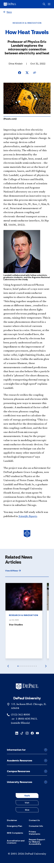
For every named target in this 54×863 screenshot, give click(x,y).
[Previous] (8, 666)
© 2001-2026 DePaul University (27, 854)
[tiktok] (21, 732)
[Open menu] (49, 4)
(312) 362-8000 (20, 715)
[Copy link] (34, 72)
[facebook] (32, 732)
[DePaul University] (14, 4)
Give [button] (27, 810)
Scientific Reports (27, 516)
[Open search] (44, 4)
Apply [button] (27, 795)
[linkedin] (16, 732)
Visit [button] (27, 802)
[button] (13, 571)
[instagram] (27, 732)
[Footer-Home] (27, 686)
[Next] (46, 666)
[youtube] (37, 732)
